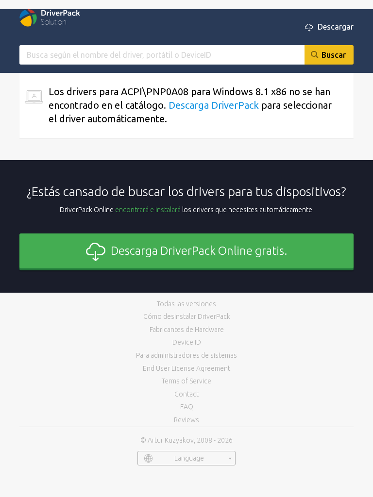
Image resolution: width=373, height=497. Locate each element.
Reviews (186, 420)
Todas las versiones (186, 304)
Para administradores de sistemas (186, 355)
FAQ (186, 407)
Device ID (186, 342)
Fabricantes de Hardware (187, 329)
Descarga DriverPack (214, 105)
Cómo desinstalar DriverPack (186, 316)
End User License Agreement (186, 368)
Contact (186, 394)
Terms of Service (186, 381)
